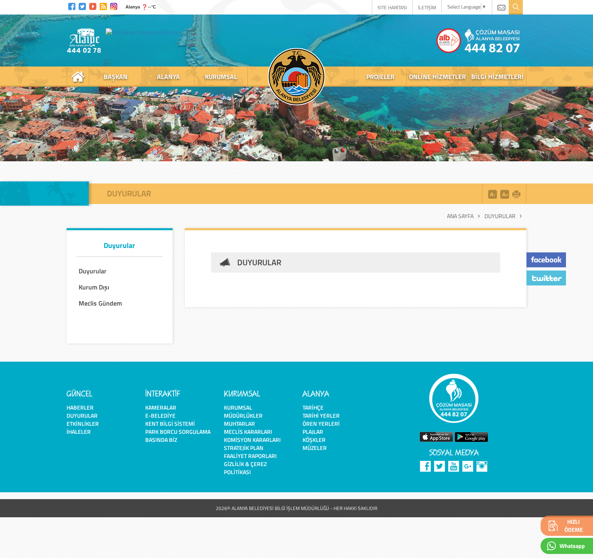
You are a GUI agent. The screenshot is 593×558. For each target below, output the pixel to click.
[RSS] (103, 5)
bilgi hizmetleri (497, 76)
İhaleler (79, 431)
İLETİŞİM (427, 7)
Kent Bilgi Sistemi (170, 423)
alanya (168, 76)
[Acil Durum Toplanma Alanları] (145, 31)
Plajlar (313, 431)
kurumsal (221, 76)
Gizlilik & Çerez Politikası (245, 468)
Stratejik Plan (243, 447)
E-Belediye (160, 415)
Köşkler (314, 439)
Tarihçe (313, 407)
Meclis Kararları (248, 431)
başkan (115, 76)
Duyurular (500, 216)
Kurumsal (238, 407)
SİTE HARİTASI (392, 7)
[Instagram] (113, 5)
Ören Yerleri (321, 423)
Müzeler (315, 447)
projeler (380, 76)
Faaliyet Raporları (250, 456)
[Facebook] (71, 5)
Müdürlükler (243, 415)
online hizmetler (437, 76)
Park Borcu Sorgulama (178, 431)
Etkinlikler (83, 423)
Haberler (80, 407)
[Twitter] (82, 5)
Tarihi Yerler (321, 415)
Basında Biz (161, 439)
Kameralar (160, 407)
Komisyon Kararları (252, 439)
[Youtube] (92, 5)
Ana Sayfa (460, 216)
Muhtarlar (239, 423)
